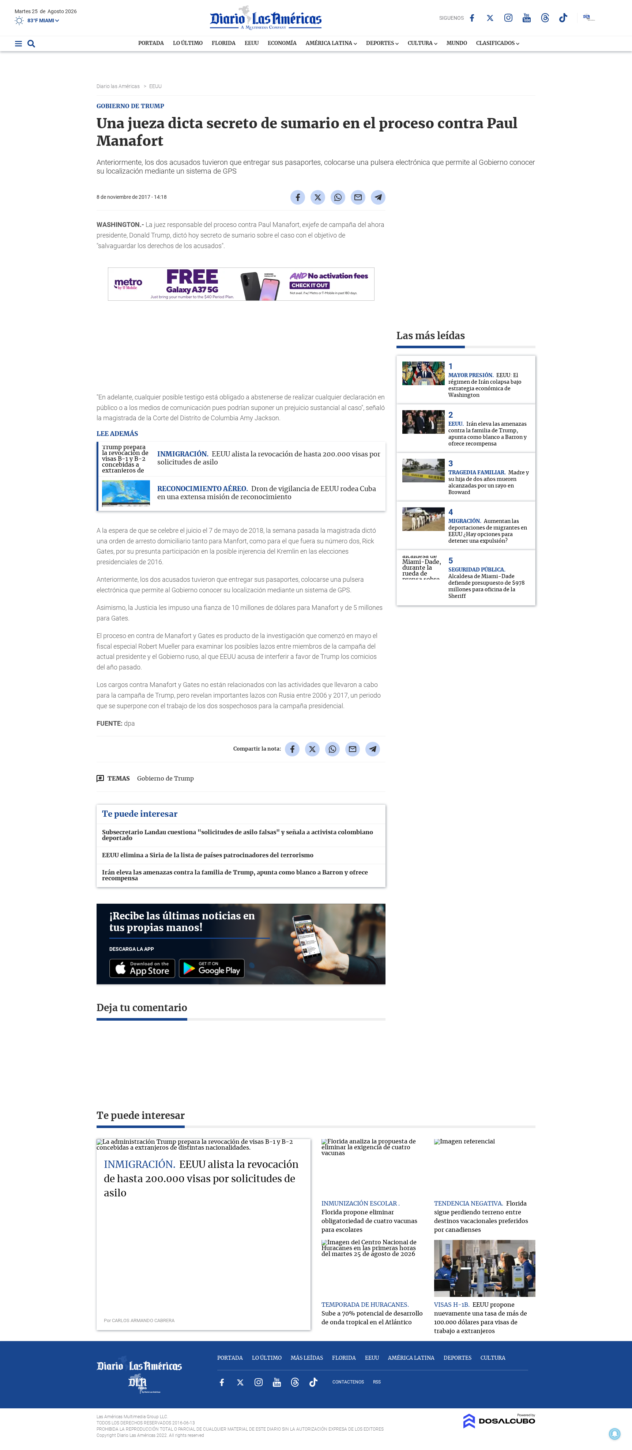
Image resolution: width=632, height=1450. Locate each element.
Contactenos (348, 1382)
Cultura (421, 43)
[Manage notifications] (615, 1434)
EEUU (252, 43)
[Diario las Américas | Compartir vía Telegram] (378, 197)
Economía (282, 43)
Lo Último (188, 43)
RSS (377, 1382)
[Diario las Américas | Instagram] (508, 17)
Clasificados (496, 43)
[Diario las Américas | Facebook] (472, 18)
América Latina (329, 43)
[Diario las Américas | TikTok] (563, 17)
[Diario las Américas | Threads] (545, 17)
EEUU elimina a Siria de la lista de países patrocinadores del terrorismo (207, 855)
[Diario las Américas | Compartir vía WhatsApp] (338, 197)
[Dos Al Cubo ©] (499, 1427)
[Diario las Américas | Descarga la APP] (144, 969)
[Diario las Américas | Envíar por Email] (358, 197)
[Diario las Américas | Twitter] (490, 18)
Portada (151, 43)
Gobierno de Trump (165, 779)
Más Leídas (307, 1358)
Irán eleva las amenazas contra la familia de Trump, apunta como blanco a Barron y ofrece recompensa (235, 875)
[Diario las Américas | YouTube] (526, 17)
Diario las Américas (119, 86)
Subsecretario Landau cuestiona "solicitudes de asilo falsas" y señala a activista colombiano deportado (237, 835)
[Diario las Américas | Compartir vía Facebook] (297, 197)
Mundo (457, 43)
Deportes (380, 43)
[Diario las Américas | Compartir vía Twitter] (318, 197)
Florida (224, 43)
